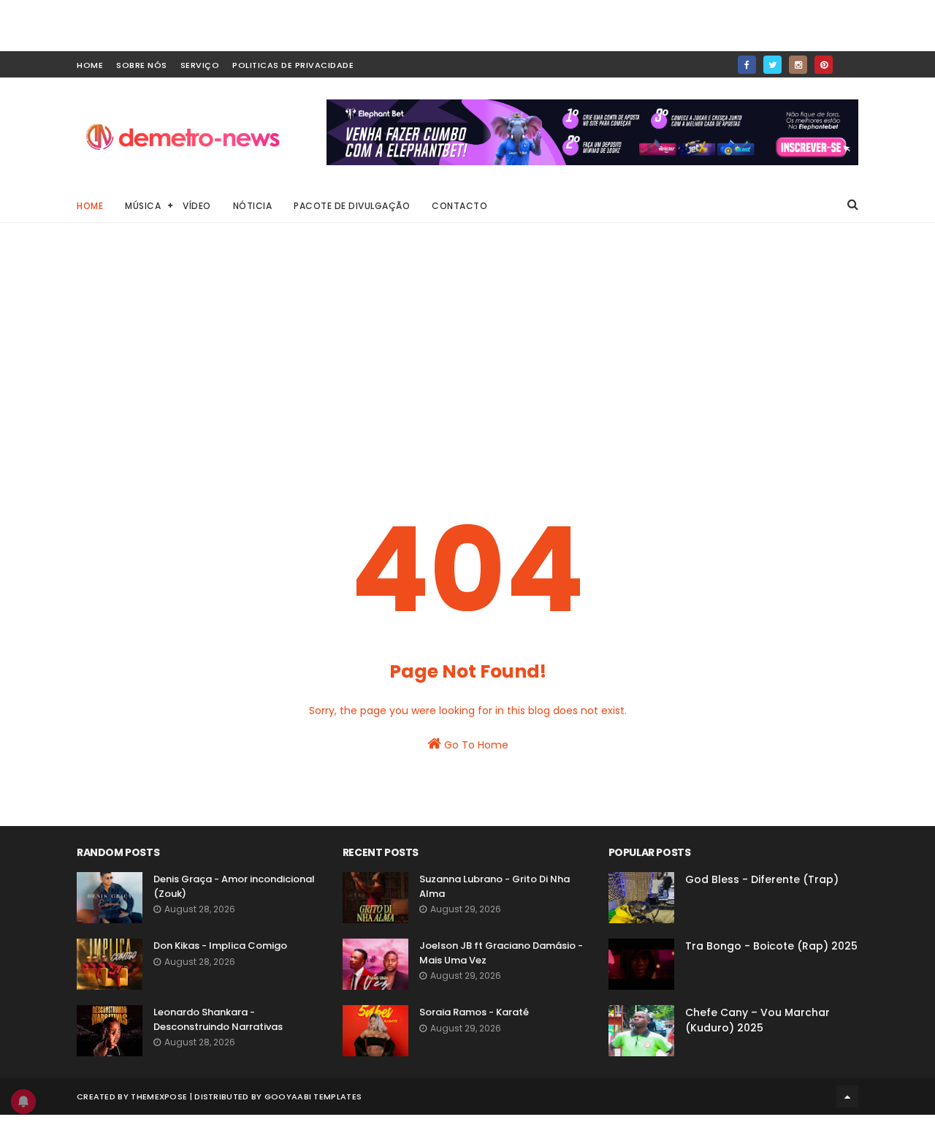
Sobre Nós (141, 65)
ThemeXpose (159, 1096)
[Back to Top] (847, 1096)
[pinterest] (823, 65)
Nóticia (252, 206)
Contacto (459, 206)
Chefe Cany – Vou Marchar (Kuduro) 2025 (757, 1020)
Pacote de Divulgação (352, 206)
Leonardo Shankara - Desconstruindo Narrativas (218, 1019)
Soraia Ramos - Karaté (474, 1012)
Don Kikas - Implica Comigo (220, 945)
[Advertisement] (467, 358)
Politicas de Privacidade (293, 65)
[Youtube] (849, 60)
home (90, 65)
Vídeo (197, 206)
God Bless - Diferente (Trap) (762, 879)
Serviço (200, 65)
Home (90, 206)
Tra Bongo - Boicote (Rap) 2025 (771, 946)
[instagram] (798, 65)
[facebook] (747, 65)
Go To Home (474, 745)
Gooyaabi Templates (313, 1096)
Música (143, 206)
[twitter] (772, 65)
